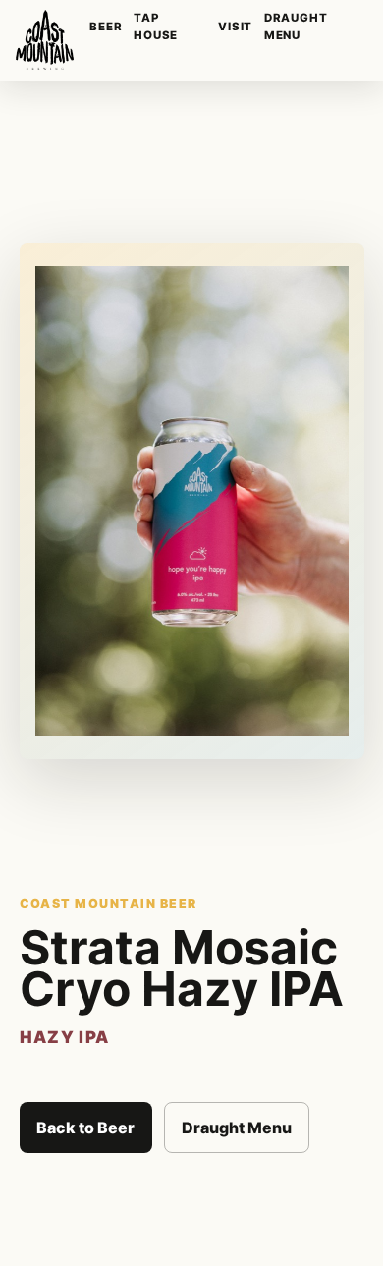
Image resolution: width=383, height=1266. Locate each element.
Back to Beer (85, 1127)
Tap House (156, 26)
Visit (235, 26)
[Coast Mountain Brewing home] (45, 40)
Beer (106, 26)
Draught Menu (296, 26)
